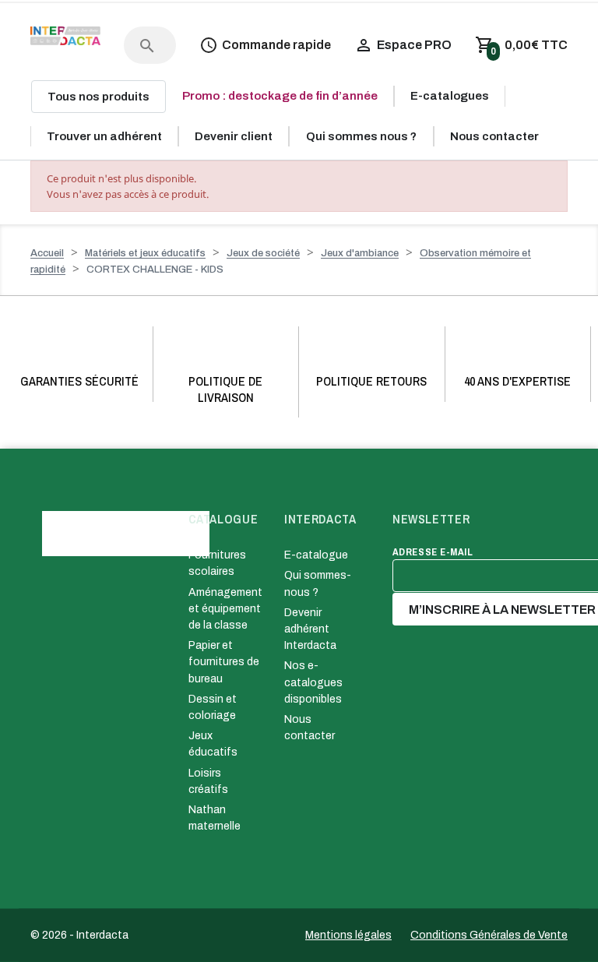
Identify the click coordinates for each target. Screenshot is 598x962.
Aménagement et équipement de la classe (225, 609)
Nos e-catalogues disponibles (313, 682)
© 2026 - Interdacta (79, 935)
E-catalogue (316, 555)
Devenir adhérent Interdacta (310, 629)
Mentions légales (348, 935)
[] (131, 30)
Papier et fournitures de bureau (223, 662)
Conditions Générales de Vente (489, 935)
